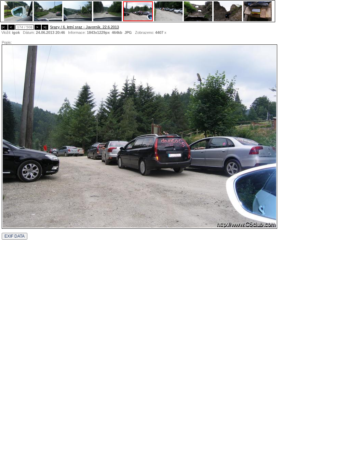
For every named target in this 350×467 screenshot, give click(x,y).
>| (45, 27)
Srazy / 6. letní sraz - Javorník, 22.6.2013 (84, 27)
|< (4, 27)
